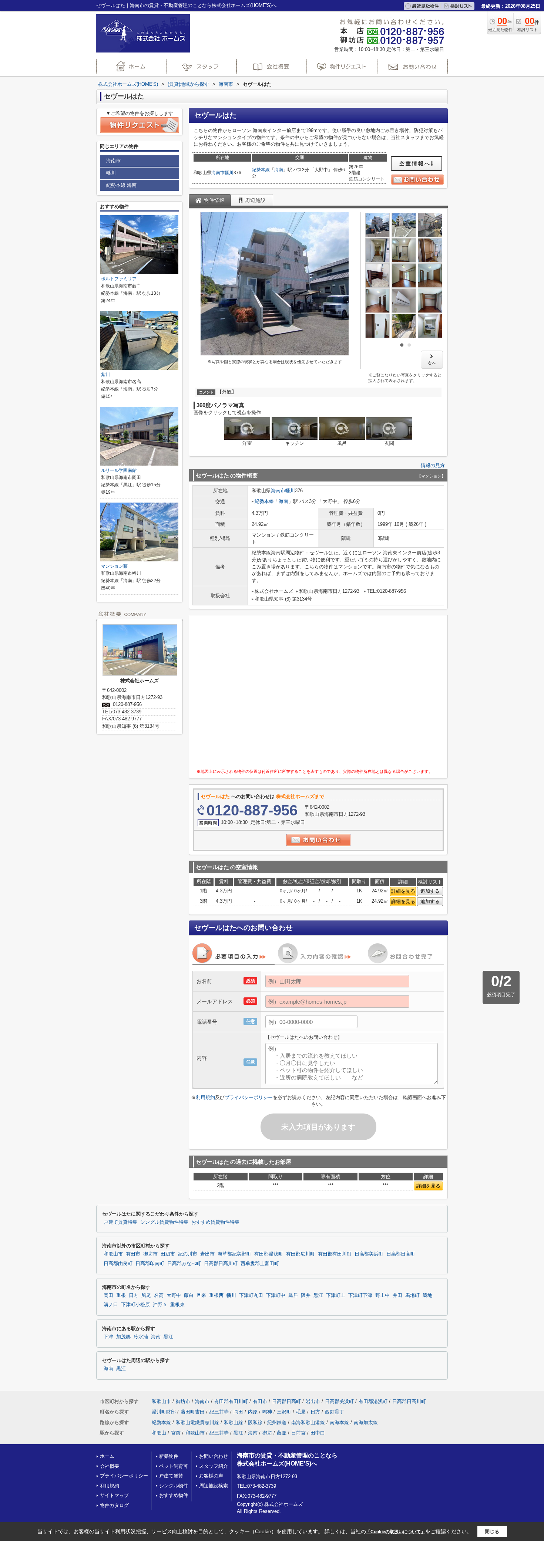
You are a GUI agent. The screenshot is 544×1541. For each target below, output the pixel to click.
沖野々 (160, 1304)
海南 (278, 169)
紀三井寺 (219, 1412)
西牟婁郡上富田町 (260, 1263)
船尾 (146, 1295)
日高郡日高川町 (221, 1263)
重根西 (216, 1295)
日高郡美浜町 (369, 1254)
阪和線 (255, 1422)
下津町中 (275, 1295)
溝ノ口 (111, 1304)
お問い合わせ (213, 1456)
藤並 (281, 1433)
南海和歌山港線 (308, 1422)
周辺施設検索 (213, 1485)
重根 (121, 1295)
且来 (201, 1295)
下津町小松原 (135, 1304)
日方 (133, 1295)
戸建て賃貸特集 (120, 1222)
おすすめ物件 (173, 1495)
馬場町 (412, 1295)
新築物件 (168, 1456)
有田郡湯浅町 (268, 1254)
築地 (427, 1295)
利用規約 (205, 1097)
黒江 (318, 1295)
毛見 (301, 1412)
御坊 (267, 1433)
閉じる (492, 1531)
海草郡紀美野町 (234, 1254)
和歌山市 (113, 1254)
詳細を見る (403, 891)
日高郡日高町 (400, 1254)
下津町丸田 (251, 1295)
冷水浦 (141, 1336)
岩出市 (207, 1254)
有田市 (133, 1254)
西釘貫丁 (334, 1412)
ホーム (107, 1456)
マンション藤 (114, 566)
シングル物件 (173, 1485)
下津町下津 (360, 1295)
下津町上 (335, 1295)
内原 (253, 1412)
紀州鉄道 (276, 1422)
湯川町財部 (164, 1412)
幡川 (229, 172)
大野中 (174, 1295)
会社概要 (109, 1466)
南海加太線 (366, 1422)
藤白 (189, 1295)
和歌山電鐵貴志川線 (197, 1422)
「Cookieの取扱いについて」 (395, 1531)
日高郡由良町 (118, 1263)
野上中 (382, 1295)
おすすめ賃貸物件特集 (215, 1222)
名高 (159, 1295)
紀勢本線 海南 (121, 185)
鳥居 (293, 1295)
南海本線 (339, 1422)
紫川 (105, 374)
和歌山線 (233, 1422)
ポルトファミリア (119, 278)
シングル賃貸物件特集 (164, 1222)
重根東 (177, 1304)
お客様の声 (211, 1476)
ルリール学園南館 (119, 470)
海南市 (218, 172)
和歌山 (159, 1433)
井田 (397, 1295)
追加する (430, 891)
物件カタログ (114, 1505)
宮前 (176, 1433)
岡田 (108, 1295)
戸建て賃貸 (171, 1476)
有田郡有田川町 (335, 1254)
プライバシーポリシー (249, 1097)
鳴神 (267, 1412)
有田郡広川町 (300, 1254)
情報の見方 (433, 465)
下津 (108, 1336)
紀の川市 (187, 1254)
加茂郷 (123, 1336)
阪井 (305, 1295)
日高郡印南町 (149, 1263)
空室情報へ (415, 163)
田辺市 (168, 1254)
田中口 (317, 1433)
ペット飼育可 (173, 1466)
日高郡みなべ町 (184, 1263)
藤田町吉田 (193, 1412)
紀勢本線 (261, 169)
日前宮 (298, 1433)
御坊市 (150, 1254)
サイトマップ (114, 1495)
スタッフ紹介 (213, 1466)
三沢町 (284, 1412)
